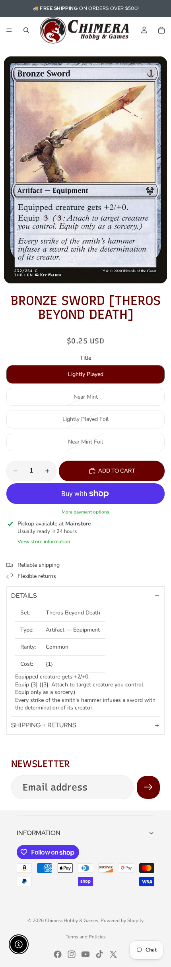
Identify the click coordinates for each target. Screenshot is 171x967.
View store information (43, 541)
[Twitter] (113, 954)
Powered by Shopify (122, 920)
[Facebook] (57, 954)
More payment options (85, 512)
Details (24, 595)
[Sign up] (148, 787)
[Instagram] (71, 954)
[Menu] (9, 30)
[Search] (26, 30)
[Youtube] (85, 954)
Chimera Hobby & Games (71, 920)
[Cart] (161, 30)
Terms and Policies (86, 937)
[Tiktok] (99, 954)
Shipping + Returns (43, 725)
